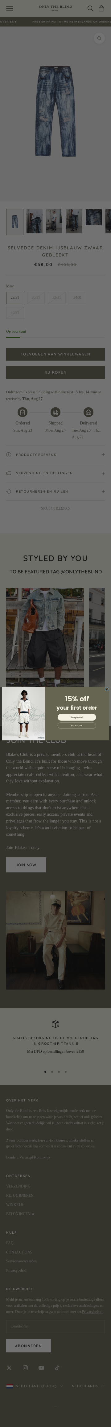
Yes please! (77, 717)
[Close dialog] (107, 689)
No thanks (76, 725)
